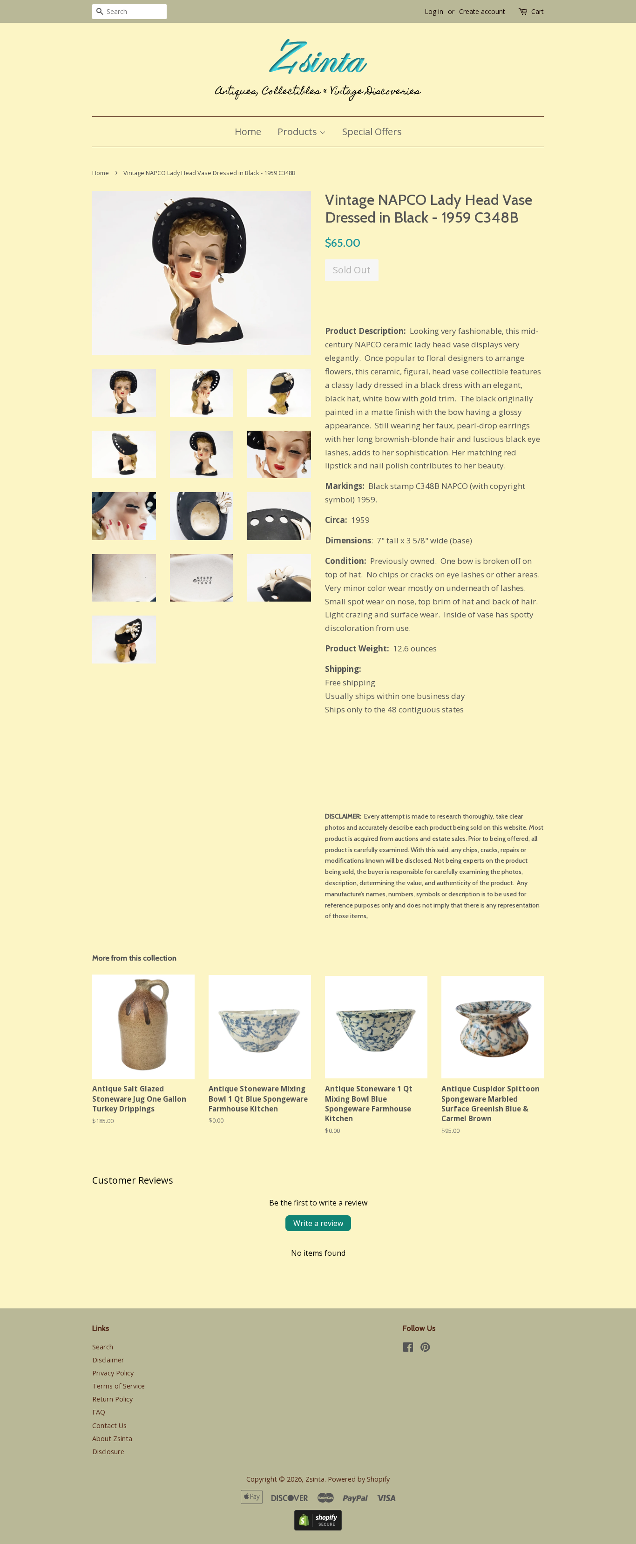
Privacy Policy (113, 1372)
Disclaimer (108, 1359)
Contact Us (109, 1425)
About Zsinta (112, 1438)
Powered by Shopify (359, 1479)
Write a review (318, 1223)
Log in (434, 11)
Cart (537, 11)
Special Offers (372, 131)
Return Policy (112, 1399)
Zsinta (315, 1479)
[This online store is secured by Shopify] (318, 1527)
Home (248, 131)
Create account (482, 11)
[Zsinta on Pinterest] (425, 1348)
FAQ (98, 1412)
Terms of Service (118, 1385)
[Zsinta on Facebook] (408, 1348)
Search (102, 1346)
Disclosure (108, 1451)
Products (298, 131)
